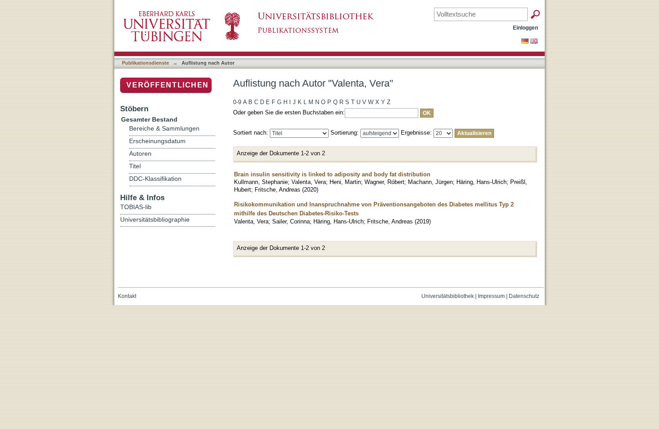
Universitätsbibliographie (155, 219)
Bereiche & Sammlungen (164, 128)
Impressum (491, 296)
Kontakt (127, 296)
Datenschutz (524, 296)
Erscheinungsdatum (157, 141)
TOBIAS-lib (136, 206)
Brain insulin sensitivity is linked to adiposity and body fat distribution (332, 174)
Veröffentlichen (167, 85)
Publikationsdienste (145, 63)
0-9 (237, 102)
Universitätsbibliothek (447, 296)
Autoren (140, 153)
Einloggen (525, 28)
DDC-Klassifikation (155, 178)
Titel (135, 166)
